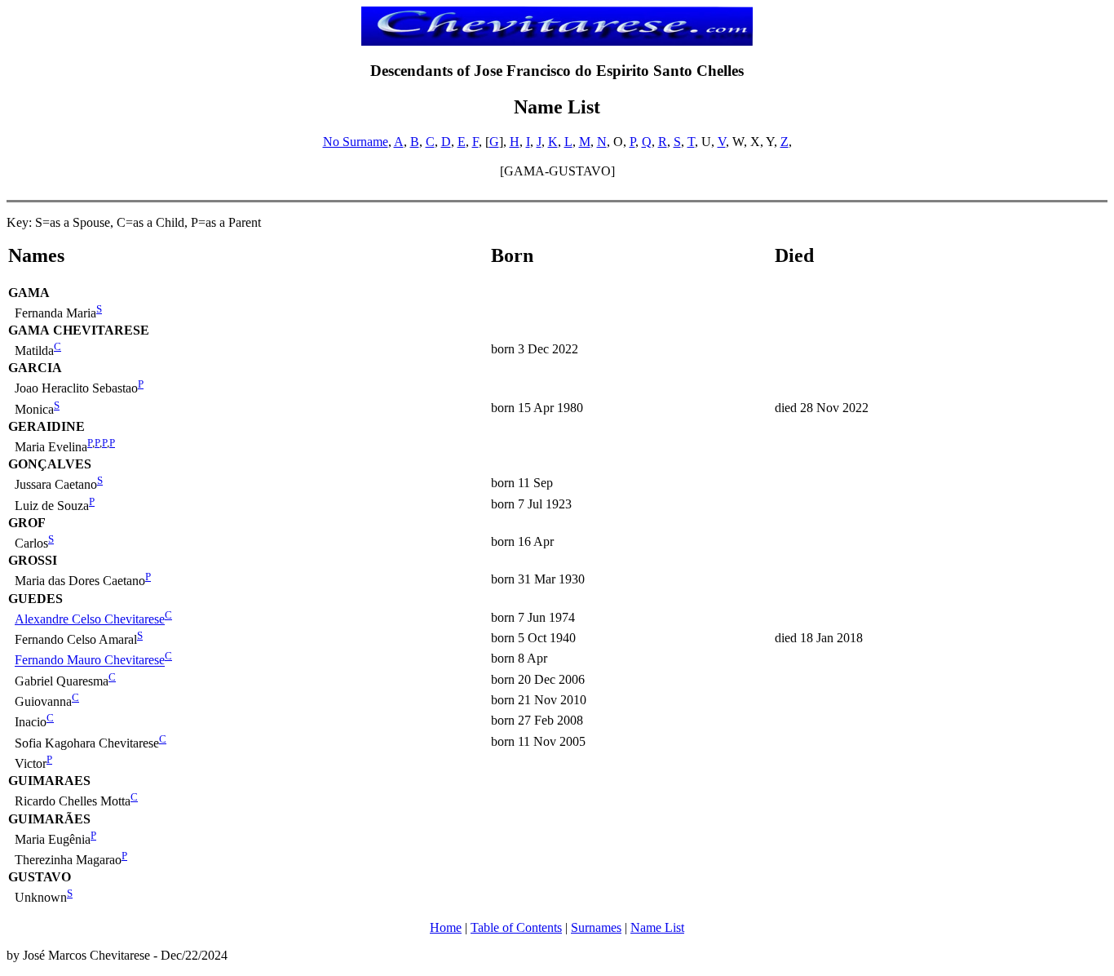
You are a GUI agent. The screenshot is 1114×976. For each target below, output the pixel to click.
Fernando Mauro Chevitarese (90, 661)
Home (446, 927)
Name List (657, 927)
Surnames (596, 927)
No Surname (355, 142)
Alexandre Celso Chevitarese (90, 619)
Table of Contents (516, 927)
